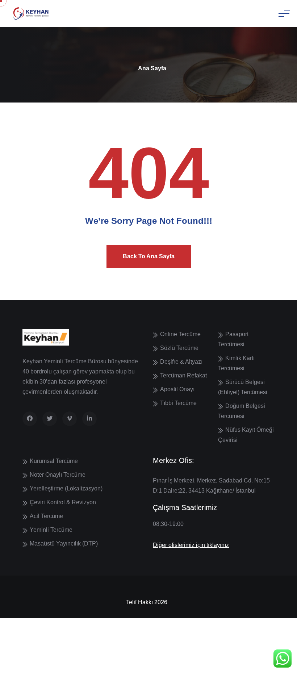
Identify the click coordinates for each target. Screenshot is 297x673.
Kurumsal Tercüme (54, 461)
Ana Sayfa (152, 68)
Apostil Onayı (177, 389)
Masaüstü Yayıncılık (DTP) (64, 543)
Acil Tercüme (46, 516)
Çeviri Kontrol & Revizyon (63, 502)
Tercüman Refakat (183, 375)
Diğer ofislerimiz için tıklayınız (191, 545)
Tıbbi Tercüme (178, 403)
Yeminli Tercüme (51, 530)
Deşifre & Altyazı (181, 362)
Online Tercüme (180, 334)
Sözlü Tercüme (179, 348)
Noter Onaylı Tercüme (57, 475)
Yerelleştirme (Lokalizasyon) (66, 488)
